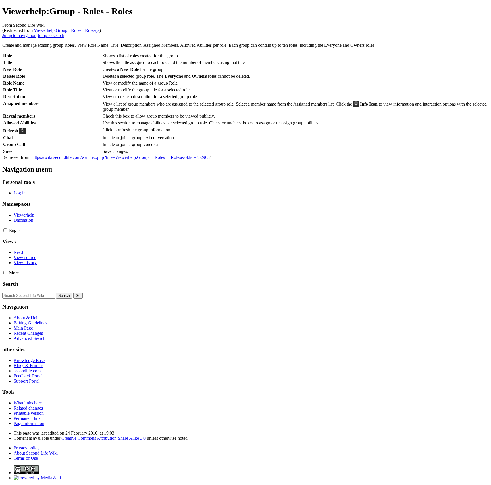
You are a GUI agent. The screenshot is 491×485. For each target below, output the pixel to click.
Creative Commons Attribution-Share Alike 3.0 (103, 438)
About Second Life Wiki (36, 453)
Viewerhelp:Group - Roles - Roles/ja (66, 30)
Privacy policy (26, 447)
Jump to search (51, 35)
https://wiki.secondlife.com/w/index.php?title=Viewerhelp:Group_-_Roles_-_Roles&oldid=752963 (121, 157)
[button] (5, 230)
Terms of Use (26, 458)
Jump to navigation (19, 35)
